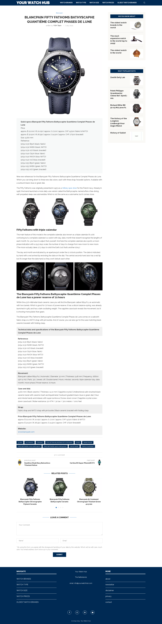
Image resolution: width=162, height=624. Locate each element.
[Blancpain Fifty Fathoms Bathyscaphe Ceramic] (59, 487)
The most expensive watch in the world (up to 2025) (118, 39)
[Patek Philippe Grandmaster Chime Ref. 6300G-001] (136, 94)
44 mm (20, 442)
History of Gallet (118, 133)
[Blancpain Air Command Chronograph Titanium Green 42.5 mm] (88, 487)
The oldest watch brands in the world (118, 25)
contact (108, 602)
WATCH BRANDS (66, 3)
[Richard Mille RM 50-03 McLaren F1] (136, 108)
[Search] (144, 2)
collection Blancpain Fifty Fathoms (59, 442)
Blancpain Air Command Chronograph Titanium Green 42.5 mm (89, 501)
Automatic (29, 442)
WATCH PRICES (108, 3)
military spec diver (69, 188)
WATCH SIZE (94, 3)
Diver (78, 442)
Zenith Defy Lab (117, 77)
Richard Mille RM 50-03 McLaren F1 (118, 106)
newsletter (109, 585)
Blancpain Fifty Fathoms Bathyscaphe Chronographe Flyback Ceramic (30, 501)
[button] (19, 493)
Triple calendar (88, 446)
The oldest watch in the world (118, 51)
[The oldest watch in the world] (136, 53)
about (107, 579)
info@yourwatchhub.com (83, 583)
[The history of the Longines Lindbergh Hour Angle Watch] (136, 121)
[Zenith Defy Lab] (136, 80)
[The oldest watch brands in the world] (136, 25)
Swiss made (74, 446)
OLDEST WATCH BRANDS (127, 3)
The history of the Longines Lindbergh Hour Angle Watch (118, 122)
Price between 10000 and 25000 (29, 446)
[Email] (93, 612)
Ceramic (40, 442)
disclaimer (109, 590)
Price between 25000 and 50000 (55, 446)
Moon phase (88, 442)
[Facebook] (69, 612)
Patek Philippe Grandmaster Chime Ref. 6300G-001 (118, 94)
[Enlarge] (42, 201)
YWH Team (57, 25)
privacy (108, 596)
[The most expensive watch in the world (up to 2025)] (136, 39)
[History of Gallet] (136, 136)
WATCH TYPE (81, 3)
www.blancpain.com (26, 432)
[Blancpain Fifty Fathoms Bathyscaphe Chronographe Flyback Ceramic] (30, 487)
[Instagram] (77, 612)
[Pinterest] (85, 612)
